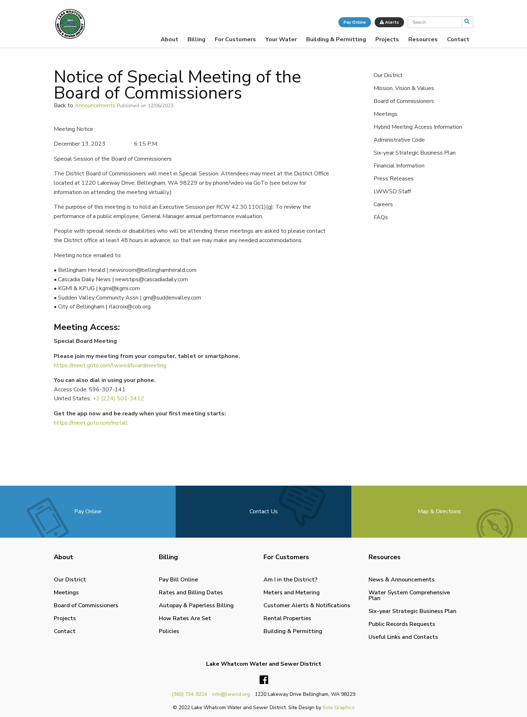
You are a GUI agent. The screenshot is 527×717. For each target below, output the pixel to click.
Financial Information (399, 166)
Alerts (391, 22)
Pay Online (354, 22)
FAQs (381, 217)
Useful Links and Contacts (403, 637)
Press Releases (394, 179)
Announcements (95, 105)
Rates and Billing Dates (191, 592)
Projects (387, 39)
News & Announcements (402, 580)
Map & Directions (439, 511)
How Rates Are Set (185, 618)
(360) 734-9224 (189, 694)
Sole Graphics (339, 707)
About (169, 39)
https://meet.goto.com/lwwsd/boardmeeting (110, 365)
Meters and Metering (292, 592)
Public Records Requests (402, 624)
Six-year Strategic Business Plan (415, 153)
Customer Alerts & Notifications (307, 605)
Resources (423, 39)
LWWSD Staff (392, 191)
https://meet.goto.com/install (91, 423)
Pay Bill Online (178, 580)
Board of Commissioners (404, 101)
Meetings (386, 114)
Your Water (281, 39)
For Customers (235, 39)
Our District (388, 75)
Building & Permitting (336, 39)
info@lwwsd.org (231, 694)
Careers (383, 204)
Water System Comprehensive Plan (409, 595)
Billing (196, 39)
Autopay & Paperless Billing (196, 605)
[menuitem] (169, 39)
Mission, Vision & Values (404, 88)
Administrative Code (399, 140)
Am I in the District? (290, 580)
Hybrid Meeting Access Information (418, 127)
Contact (458, 39)
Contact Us (264, 511)
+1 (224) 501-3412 (118, 398)
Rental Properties (287, 618)
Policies (169, 631)
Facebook (264, 680)
